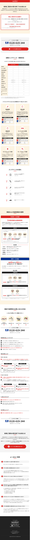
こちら (12, 247)
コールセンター (12, 347)
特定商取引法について (15, 533)
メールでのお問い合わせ (16, 49)
